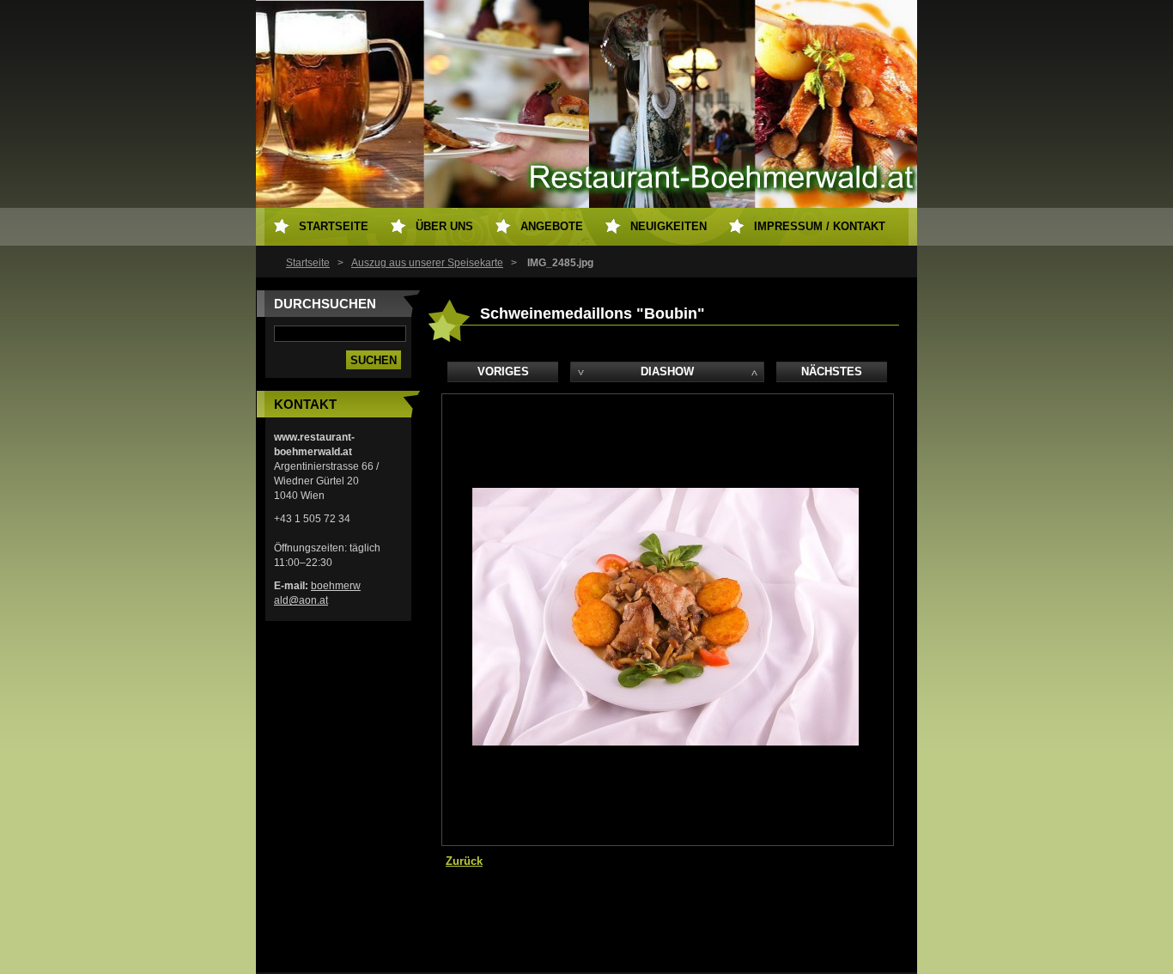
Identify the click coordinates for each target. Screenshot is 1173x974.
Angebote (551, 226)
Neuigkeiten (668, 226)
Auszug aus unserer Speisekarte (427, 263)
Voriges (503, 371)
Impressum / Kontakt (819, 226)
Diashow (667, 371)
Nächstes (831, 371)
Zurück (464, 861)
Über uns (444, 226)
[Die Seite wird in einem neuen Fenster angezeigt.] (665, 741)
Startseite (308, 263)
